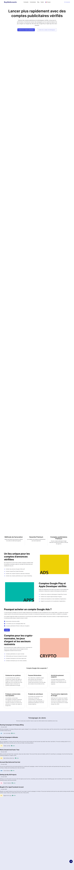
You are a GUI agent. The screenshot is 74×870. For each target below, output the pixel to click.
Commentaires (33, 2)
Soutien (42, 2)
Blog (38, 2)
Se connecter (67, 2)
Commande (26, 2)
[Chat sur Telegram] (71, 861)
